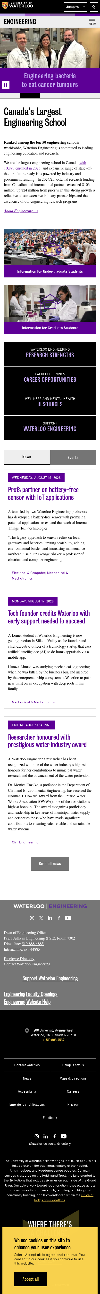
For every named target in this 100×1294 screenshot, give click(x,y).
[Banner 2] (30, 96)
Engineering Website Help (27, 1001)
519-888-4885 (33, 943)
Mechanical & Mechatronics (33, 702)
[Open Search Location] (94, 7)
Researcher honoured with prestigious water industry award (47, 741)
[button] (75, 7)
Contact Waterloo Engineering (27, 963)
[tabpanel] (50, 668)
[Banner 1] (10, 96)
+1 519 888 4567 (53, 1040)
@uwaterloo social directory (50, 1143)
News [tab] (26, 456)
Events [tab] (73, 457)
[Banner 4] (70, 96)
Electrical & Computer (28, 573)
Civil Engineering (25, 842)
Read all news (50, 863)
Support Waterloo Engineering (50, 978)
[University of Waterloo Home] (17, 7)
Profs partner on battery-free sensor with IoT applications (43, 493)
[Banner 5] (90, 96)
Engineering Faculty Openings (31, 994)
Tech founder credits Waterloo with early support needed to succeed (49, 617)
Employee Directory (19, 958)
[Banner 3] (50, 96)
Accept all (31, 1279)
